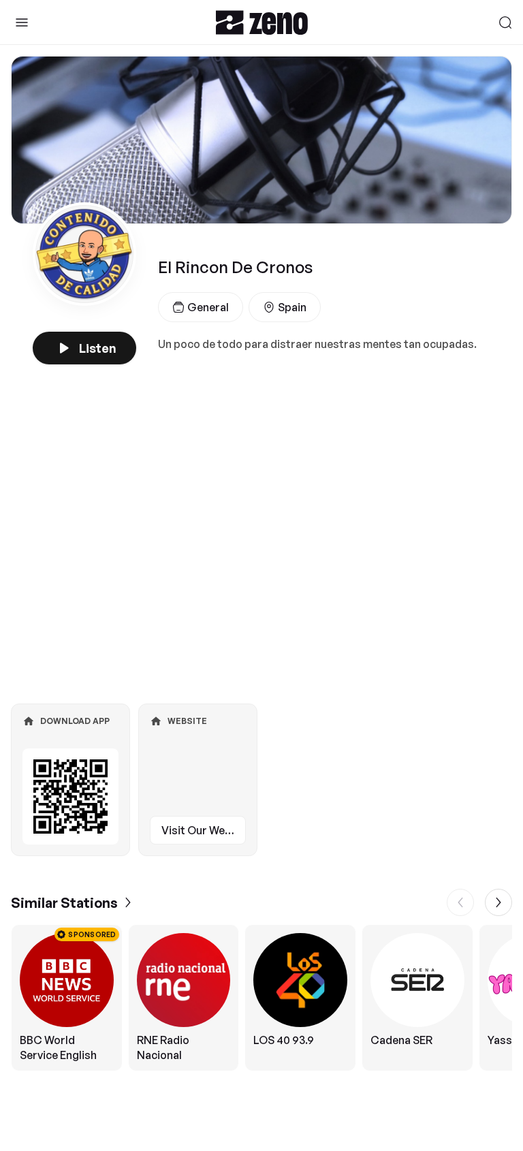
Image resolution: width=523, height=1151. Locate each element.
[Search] (505, 22)
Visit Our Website (203, 830)
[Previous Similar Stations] (460, 902)
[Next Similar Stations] (498, 902)
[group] (261, 997)
